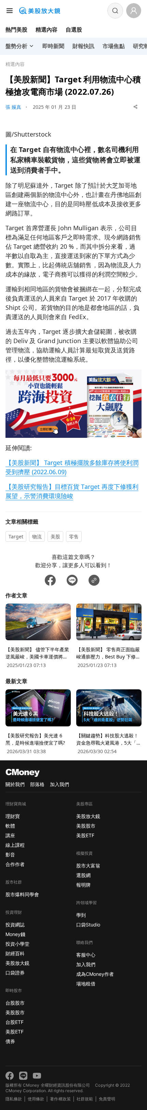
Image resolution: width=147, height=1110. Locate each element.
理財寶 (12, 816)
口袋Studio (88, 924)
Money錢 (15, 934)
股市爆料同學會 (22, 894)
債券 (10, 1041)
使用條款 (36, 1098)
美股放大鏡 (17, 963)
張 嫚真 (13, 107)
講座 (10, 835)
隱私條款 (13, 1098)
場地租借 (85, 983)
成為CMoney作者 (95, 974)
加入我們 (59, 784)
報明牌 (83, 885)
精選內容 (46, 29)
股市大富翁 (88, 865)
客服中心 (85, 955)
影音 (10, 854)
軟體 (10, 826)
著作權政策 (60, 1098)
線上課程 (15, 845)
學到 (81, 915)
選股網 (83, 875)
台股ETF (14, 1022)
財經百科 (15, 953)
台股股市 (15, 1003)
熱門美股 (16, 29)
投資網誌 (15, 924)
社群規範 (85, 1098)
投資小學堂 (17, 944)
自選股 (74, 29)
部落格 (37, 784)
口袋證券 (15, 972)
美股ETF (14, 1032)
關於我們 (15, 784)
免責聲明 (107, 1098)
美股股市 (15, 1012)
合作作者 (15, 864)
